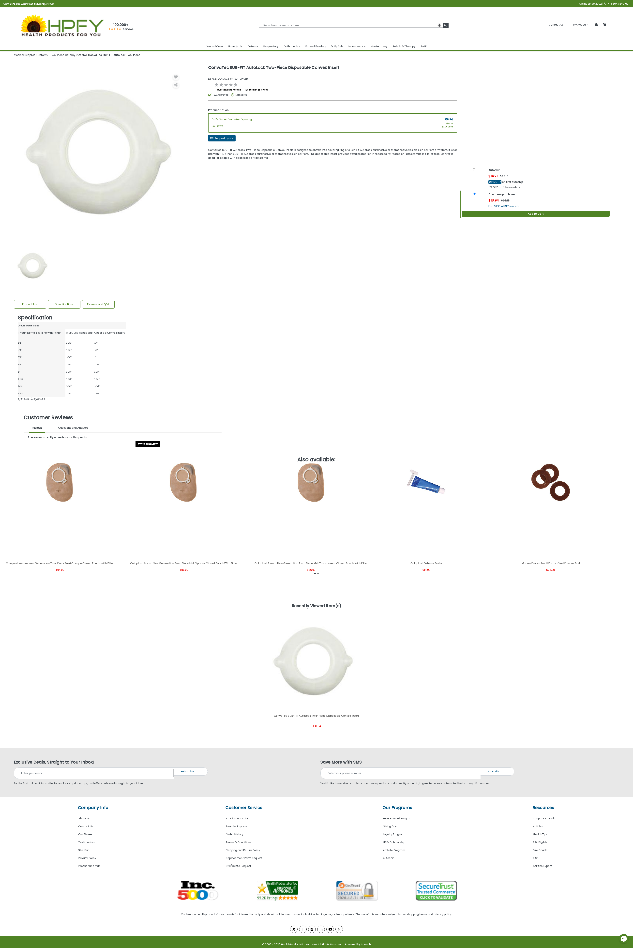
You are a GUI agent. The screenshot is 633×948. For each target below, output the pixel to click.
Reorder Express (236, 826)
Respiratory (270, 46)
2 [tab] (318, 573)
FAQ (535, 858)
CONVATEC (220, 79)
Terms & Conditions (238, 842)
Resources (543, 807)
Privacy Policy (87, 858)
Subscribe (187, 771)
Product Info (30, 304)
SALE (424, 46)
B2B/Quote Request (238, 866)
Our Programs (397, 807)
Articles (538, 826)
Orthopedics (292, 46)
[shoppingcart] (604, 25)
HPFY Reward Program (397, 818)
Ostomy (253, 46)
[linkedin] (321, 929)
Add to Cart (536, 214)
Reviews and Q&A (98, 304)
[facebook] (303, 929)
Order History (234, 834)
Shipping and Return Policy (243, 850)
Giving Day (390, 826)
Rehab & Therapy (404, 46)
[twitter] (294, 929)
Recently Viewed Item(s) (316, 606)
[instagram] (312, 929)
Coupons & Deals (544, 818)
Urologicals (235, 46)
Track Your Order (237, 818)
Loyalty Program (393, 834)
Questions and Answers (229, 89)
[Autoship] (474, 171)
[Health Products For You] (61, 25)
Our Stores (85, 834)
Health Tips (540, 834)
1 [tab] (314, 573)
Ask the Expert (542, 866)
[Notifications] (596, 25)
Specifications (64, 304)
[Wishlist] (176, 77)
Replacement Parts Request (244, 858)
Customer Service (244, 807)
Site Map (84, 850)
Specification (35, 317)
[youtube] (330, 929)
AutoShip (388, 858)
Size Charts (540, 850)
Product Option (218, 110)
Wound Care (215, 46)
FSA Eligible (540, 842)
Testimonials (86, 842)
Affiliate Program (394, 850)
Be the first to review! (257, 89)
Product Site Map (89, 866)
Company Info (93, 807)
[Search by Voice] (439, 25)
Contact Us (556, 25)
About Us (84, 818)
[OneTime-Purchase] (474, 195)
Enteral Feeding (315, 46)
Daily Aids (337, 46)
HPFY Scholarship (394, 842)
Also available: (316, 459)
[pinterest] (339, 929)
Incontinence (356, 46)
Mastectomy (379, 46)
